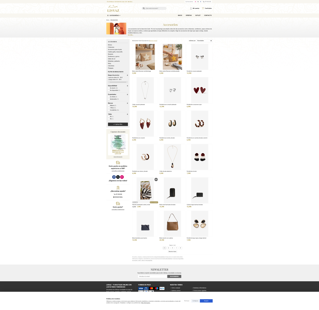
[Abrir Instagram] (195, 1)
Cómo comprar (175, 288)
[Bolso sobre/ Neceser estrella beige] (145, 57)
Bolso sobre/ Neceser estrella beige (141, 71)
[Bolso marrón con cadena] (172, 224)
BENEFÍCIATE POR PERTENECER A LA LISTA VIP (118, 152)
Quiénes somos (175, 290)
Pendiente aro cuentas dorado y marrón (197, 138)
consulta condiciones (118, 171)
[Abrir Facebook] (200, 1)
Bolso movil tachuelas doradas (167, 204)
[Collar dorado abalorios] (172, 157)
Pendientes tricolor (192, 171)
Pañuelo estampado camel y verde (141, 204)
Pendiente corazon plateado (194, 71)
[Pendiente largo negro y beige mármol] (200, 224)
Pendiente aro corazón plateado (168, 104)
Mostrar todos (153, 40)
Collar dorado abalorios (166, 171)
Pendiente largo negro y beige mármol (196, 238)
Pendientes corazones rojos (194, 104)
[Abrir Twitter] (198, 1)
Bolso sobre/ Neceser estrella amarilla (169, 71)
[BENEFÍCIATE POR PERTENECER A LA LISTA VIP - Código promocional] (118, 142)
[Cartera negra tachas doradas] (200, 190)
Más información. (145, 302)
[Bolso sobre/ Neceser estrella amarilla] (172, 57)
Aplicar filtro (118, 124)
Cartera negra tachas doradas (195, 204)
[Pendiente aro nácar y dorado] (145, 157)
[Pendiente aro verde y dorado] (172, 123)
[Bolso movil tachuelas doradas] (172, 190)
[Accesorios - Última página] (180, 248)
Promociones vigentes (199, 290)
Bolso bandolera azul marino (139, 238)
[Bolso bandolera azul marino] (145, 224)
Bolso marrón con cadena (166, 238)
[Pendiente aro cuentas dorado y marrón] (200, 123)
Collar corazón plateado (138, 104)
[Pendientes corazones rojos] (200, 90)
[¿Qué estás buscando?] (154, 8)
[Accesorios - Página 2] (176, 248)
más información (118, 156)
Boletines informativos (199, 288)
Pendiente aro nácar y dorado (140, 171)
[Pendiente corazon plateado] (200, 57)
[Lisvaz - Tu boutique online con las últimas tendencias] (113, 8)
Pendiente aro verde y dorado (167, 138)
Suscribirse (174, 276)
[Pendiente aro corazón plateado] (172, 90)
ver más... (130, 35)
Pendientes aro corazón (138, 138)
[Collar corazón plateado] (145, 90)
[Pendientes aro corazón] (145, 123)
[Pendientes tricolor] (200, 157)
